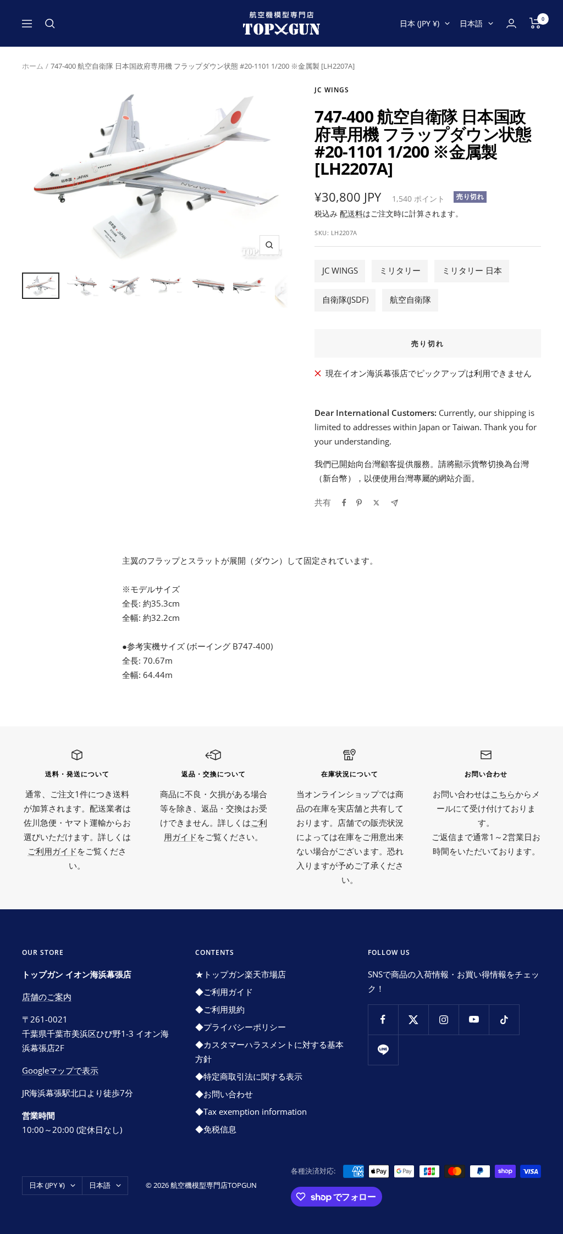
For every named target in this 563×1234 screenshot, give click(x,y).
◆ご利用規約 (220, 1009)
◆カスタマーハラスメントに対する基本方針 (269, 1051)
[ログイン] (511, 23)
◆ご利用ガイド (224, 991)
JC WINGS (340, 270)
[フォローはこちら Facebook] (383, 1019)
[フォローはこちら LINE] (383, 1050)
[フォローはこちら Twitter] (413, 1019)
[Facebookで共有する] (344, 503)
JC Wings (331, 90)
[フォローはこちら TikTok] (504, 1019)
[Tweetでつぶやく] (376, 503)
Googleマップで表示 (60, 1070)
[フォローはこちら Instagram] (443, 1019)
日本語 (471, 23)
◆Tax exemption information (251, 1111)
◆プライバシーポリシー (240, 1026)
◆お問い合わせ (224, 1093)
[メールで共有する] (394, 503)
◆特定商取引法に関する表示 (248, 1076)
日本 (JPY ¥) (419, 23)
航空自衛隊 (410, 299)
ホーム (32, 66)
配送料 (351, 213)
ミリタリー (400, 270)
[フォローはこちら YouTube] (474, 1019)
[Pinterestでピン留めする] (359, 503)
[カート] (535, 23)
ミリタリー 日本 (472, 270)
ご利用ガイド (52, 851)
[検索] (50, 24)
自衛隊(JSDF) (345, 299)
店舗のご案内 (46, 996)
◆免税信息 (215, 1129)
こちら (502, 793)
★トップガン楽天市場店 (240, 974)
